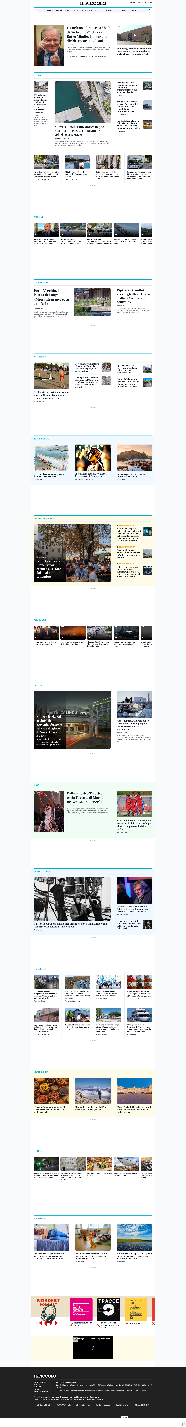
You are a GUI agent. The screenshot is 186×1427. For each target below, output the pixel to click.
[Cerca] (35, 10)
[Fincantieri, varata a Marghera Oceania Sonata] (126, 1164)
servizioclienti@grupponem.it (91, 1399)
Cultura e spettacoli (111, 10)
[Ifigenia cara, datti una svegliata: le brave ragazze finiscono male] (93, 458)
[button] (93, 1348)
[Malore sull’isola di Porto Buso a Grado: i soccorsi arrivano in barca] (77, 1015)
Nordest (68, 10)
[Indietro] (36, 246)
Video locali (134, 10)
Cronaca (49, 10)
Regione (59, 10)
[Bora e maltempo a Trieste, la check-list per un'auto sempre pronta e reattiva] (147, 553)
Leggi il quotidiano (135, 2)
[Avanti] (150, 246)
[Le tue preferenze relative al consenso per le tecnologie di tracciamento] (182, 1423)
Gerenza (37, 1387)
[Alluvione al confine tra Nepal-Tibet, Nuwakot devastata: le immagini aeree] (99, 633)
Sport (124, 10)
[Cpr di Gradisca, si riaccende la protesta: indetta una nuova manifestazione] (147, 368)
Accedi (150, 2)
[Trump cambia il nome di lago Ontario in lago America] (46, 633)
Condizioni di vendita (40, 1383)
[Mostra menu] (35, 3)
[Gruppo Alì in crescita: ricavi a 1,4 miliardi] (99, 1164)
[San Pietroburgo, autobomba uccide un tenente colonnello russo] (126, 633)
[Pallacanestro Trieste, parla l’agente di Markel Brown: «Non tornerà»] (49, 811)
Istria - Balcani (87, 10)
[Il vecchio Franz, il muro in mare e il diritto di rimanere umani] (51, 458)
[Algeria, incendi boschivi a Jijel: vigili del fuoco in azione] (73, 633)
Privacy (37, 1389)
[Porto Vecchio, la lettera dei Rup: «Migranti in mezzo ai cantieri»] (92, 302)
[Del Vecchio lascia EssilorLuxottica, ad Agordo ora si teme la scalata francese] (73, 230)
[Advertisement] (93, 16)
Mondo (98, 10)
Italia (76, 10)
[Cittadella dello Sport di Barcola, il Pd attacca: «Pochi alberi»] (77, 162)
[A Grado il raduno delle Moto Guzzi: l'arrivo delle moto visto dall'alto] (126, 230)
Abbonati (145, 2)
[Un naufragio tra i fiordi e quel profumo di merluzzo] (134, 458)
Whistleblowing (41, 1391)
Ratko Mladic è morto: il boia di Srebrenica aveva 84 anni (88, 56)
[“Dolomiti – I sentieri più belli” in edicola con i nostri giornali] (93, 1091)
